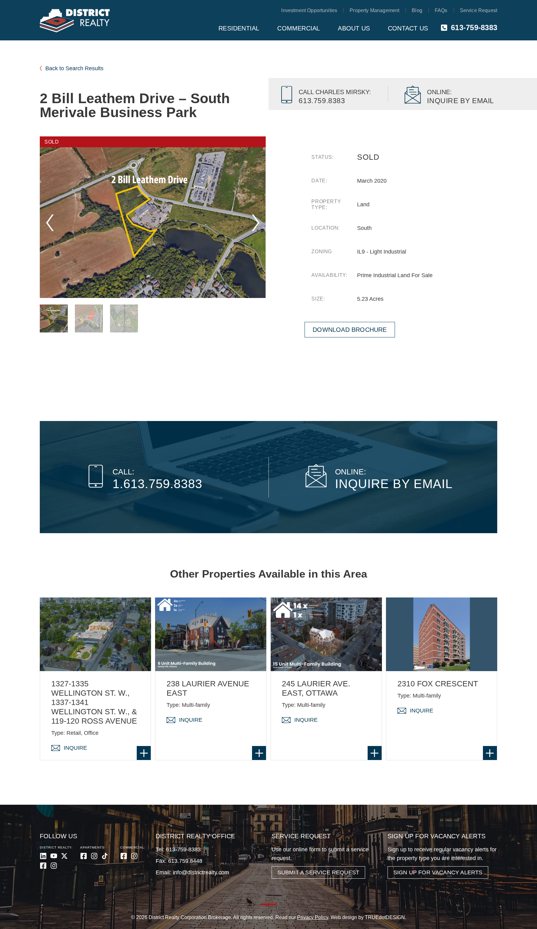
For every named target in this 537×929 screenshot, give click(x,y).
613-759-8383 (474, 27)
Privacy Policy (312, 917)
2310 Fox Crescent (437, 683)
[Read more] (144, 753)
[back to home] (75, 21)
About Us (354, 28)
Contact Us (408, 28)
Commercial (298, 28)
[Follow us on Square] (43, 865)
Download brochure (350, 329)
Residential (238, 28)
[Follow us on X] (64, 856)
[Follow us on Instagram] (53, 865)
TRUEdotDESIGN (385, 917)
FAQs (441, 10)
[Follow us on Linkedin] (43, 856)
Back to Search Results (74, 68)
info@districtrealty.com (201, 872)
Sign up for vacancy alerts (438, 872)
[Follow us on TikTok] (104, 856)
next (256, 222)
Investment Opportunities (309, 10)
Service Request (478, 10)
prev (50, 222)
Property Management (374, 10)
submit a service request (318, 872)
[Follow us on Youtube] (53, 856)
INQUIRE (75, 748)
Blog (417, 10)
